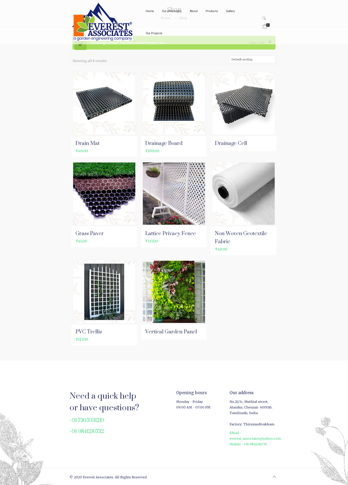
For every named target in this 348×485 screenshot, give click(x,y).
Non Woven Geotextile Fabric (241, 237)
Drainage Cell (231, 143)
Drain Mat (87, 143)
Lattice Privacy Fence (170, 233)
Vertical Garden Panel (171, 331)
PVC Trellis (89, 331)
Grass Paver (90, 233)
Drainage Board (163, 143)
